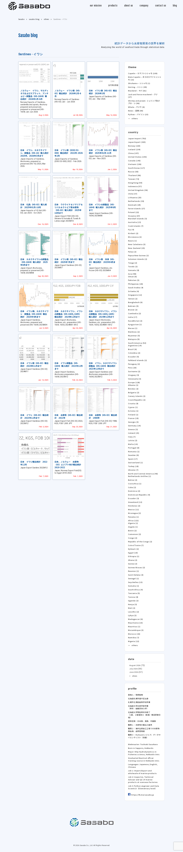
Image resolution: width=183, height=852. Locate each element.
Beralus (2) (133, 388)
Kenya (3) (132, 604)
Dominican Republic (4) (139, 494)
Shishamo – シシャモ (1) (139, 83)
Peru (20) (132, 367)
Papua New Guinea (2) (138, 255)
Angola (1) (133, 527)
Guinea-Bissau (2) (136, 567)
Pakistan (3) (133, 280)
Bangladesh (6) (135, 302)
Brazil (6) (132, 349)
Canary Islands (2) (136, 396)
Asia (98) (132, 274)
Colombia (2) (134, 353)
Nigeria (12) (133, 641)
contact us (160, 5)
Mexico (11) (133, 509)
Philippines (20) (135, 284)
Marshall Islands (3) (137, 218)
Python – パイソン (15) (138, 114)
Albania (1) (133, 385)
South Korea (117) (136, 168)
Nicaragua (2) (134, 513)
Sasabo (29, 6)
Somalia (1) (133, 586)
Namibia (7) (133, 637)
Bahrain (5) (133, 306)
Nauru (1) (132, 240)
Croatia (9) (133, 403)
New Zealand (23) (136, 248)
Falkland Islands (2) (137, 360)
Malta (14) (133, 444)
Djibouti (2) (133, 549)
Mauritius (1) (134, 626)
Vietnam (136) (134, 164)
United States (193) (137, 157)
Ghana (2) (132, 560)
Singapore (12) (135, 295)
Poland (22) (133, 212)
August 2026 (134, 665)
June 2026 (133, 672)
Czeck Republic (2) (136, 400)
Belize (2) (132, 480)
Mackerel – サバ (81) (137, 90)
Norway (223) (134, 146)
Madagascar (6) (135, 619)
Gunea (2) (132, 563)
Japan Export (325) (137, 142)
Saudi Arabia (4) (135, 287)
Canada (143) (134, 160)
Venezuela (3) (134, 378)
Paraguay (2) (134, 364)
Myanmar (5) (134, 335)
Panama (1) (133, 517)
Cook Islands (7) (135, 226)
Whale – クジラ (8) (136, 107)
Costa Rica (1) (134, 483)
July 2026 (133, 669)
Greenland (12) (135, 502)
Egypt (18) (133, 552)
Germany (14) (134, 425)
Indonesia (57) (135, 186)
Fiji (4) (131, 229)
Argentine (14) (135, 345)
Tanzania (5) (134, 593)
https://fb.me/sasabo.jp (142, 794)
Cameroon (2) (134, 534)
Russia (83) (133, 171)
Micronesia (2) (135, 237)
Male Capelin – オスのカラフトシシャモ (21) (144, 78)
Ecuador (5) (133, 356)
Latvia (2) (132, 440)
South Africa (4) (135, 589)
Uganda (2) (133, 600)
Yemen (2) (132, 298)
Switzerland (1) (135, 462)
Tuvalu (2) (133, 266)
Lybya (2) (132, 615)
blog (175, 5)
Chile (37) (132, 193)
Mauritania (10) (135, 622)
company (144, 5)
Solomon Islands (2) (137, 259)
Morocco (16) (134, 634)
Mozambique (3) (135, 630)
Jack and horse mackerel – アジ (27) (142, 95)
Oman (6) (132, 276)
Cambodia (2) (134, 313)
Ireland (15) (133, 433)
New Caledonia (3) (137, 244)
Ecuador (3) (133, 498)
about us (128, 5)
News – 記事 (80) (135, 110)
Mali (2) (131, 608)
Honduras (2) (134, 505)
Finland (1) (133, 414)
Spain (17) (133, 459)
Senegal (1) (133, 578)
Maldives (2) (134, 332)
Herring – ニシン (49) (137, 87)
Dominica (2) (134, 491)
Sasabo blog (28, 35)
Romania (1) (134, 451)
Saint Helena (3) (135, 575)
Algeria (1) (133, 523)
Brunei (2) (132, 309)
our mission (96, 5)
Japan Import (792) (137, 138)
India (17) (132, 317)
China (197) (133, 153)
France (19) (133, 418)
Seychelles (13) (135, 582)
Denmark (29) (134, 205)
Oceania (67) (134, 216)
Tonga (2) (132, 263)
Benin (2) (132, 530)
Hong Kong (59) (135, 182)
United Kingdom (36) (138, 190)
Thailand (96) (134, 175)
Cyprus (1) (133, 407)
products (112, 5)
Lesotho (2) (133, 611)
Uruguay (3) (133, 375)
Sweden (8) (133, 455)
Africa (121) (133, 520)
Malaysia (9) (134, 339)
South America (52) (137, 343)
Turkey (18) (133, 466)
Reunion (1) (133, 571)
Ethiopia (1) (133, 556)
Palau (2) (132, 251)
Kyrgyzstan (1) (135, 324)
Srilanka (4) (133, 291)
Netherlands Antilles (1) (139, 476)
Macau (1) (132, 328)
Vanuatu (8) (133, 270)
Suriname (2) (134, 371)
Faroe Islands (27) (136, 208)
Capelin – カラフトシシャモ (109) (142, 73)
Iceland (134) (134, 149)
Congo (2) (132, 538)
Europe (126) (134, 382)
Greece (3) (133, 429)
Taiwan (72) (133, 179)
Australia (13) (134, 222)
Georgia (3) (133, 422)
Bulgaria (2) (133, 392)
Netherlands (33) (136, 201)
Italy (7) (132, 436)
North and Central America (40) (143, 473)
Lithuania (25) (134, 197)
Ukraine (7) (133, 470)
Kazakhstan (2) (135, 321)
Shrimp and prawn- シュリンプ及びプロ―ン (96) (144, 102)
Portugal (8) (133, 447)
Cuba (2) (132, 487)
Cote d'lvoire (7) (136, 545)
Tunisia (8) (133, 597)
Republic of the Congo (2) (140, 541)
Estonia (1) (133, 411)
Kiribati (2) (133, 233)
